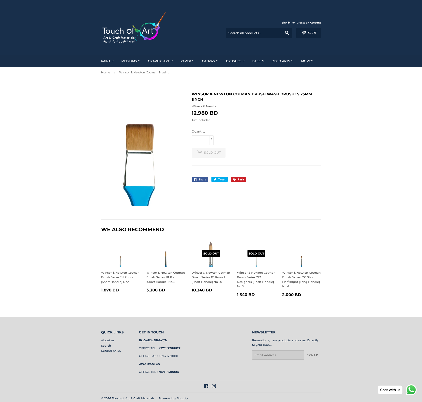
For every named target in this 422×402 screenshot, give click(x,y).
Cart (311, 33)
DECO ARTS (281, 61)
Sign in (286, 22)
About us (108, 340)
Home (105, 72)
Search (106, 345)
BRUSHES (234, 61)
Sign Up (312, 355)
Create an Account (309, 22)
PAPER (186, 61)
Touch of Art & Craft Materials (133, 398)
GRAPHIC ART (159, 61)
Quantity (198, 131)
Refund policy (111, 351)
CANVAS (209, 61)
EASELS (258, 61)
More (306, 61)
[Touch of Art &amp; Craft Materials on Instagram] (214, 387)
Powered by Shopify (173, 398)
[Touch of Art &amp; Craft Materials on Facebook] (206, 387)
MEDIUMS (129, 61)
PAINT (106, 61)
